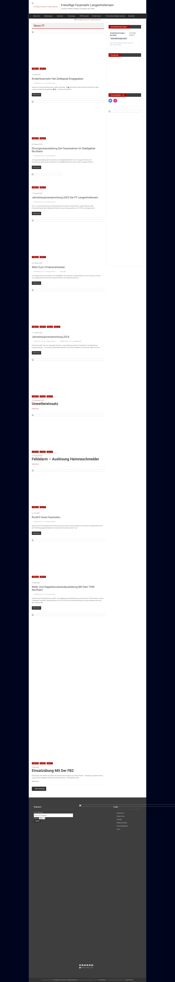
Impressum (120, 813)
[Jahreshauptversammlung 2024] (68, 309)
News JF (50, 326)
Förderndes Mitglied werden (115, 16)
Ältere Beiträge (40, 789)
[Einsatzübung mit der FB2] (68, 690)
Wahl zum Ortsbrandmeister (48, 267)
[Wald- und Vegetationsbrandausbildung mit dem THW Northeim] (68, 559)
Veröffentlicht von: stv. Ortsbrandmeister (44, 83)
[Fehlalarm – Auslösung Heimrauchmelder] (68, 434)
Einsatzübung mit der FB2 (53, 770)
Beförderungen (64, 341)
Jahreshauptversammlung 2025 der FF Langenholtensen (65, 197)
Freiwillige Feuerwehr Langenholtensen (87, 5)
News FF (42, 68)
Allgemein (35, 68)
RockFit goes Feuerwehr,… (47, 517)
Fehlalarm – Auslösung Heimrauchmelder (65, 459)
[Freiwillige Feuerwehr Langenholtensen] (87, 20)
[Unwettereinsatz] (68, 379)
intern (118, 829)
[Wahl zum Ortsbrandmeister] (68, 239)
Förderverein (96, 16)
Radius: (36, 818)
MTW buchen (84, 16)
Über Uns (36, 16)
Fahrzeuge (71, 16)
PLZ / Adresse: (38, 812)
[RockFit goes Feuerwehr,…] (68, 489)
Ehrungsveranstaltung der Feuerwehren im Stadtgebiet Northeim (63, 150)
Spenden (131, 16)
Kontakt (119, 819)
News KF (57, 326)
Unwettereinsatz (45, 404)
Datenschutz (121, 816)
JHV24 (70, 341)
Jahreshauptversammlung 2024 (50, 336)
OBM (61, 271)
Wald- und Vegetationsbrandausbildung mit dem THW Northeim (63, 588)
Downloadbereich (122, 826)
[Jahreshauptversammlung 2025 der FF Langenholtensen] (47, 181)
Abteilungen (48, 16)
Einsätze (42, 396)
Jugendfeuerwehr (76, 341)
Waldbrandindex (122, 823)
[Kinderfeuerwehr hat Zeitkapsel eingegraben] (68, 51)
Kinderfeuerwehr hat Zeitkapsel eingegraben (57, 78)
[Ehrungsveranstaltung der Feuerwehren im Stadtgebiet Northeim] (68, 121)
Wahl (64, 271)
